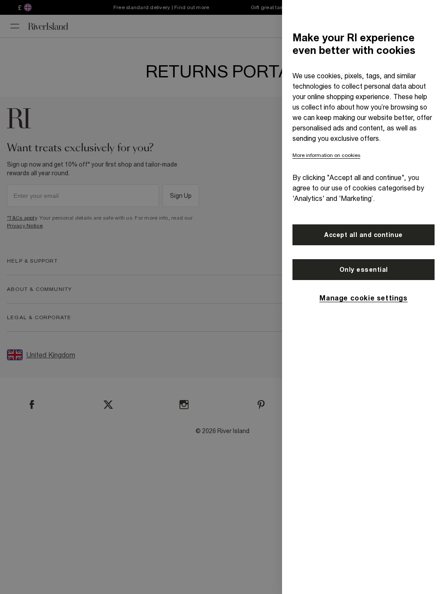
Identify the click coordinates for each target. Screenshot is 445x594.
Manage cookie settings (363, 298)
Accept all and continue (363, 234)
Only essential (363, 269)
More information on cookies (326, 155)
